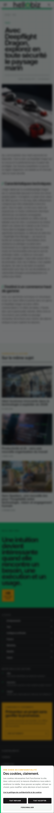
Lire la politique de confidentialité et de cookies (22, 792)
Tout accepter (39, 801)
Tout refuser (15, 801)
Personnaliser (27, 807)
